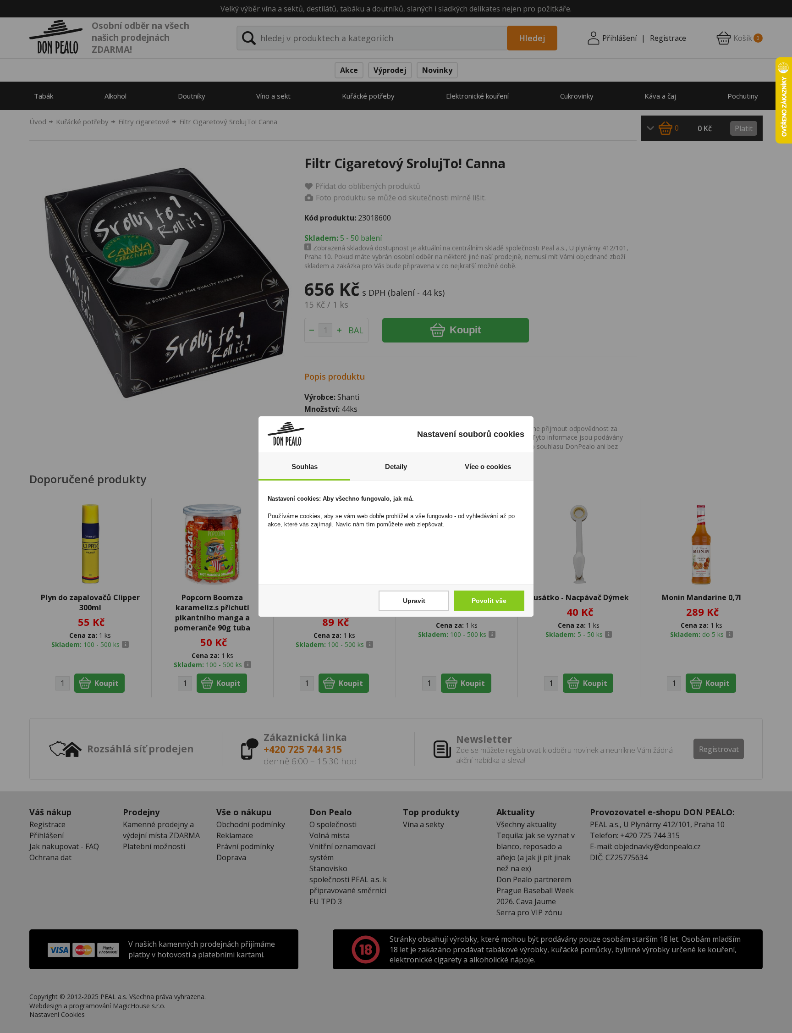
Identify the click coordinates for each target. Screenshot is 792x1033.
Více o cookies (488, 466)
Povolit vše (489, 600)
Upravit (414, 600)
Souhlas (305, 466)
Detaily (396, 466)
